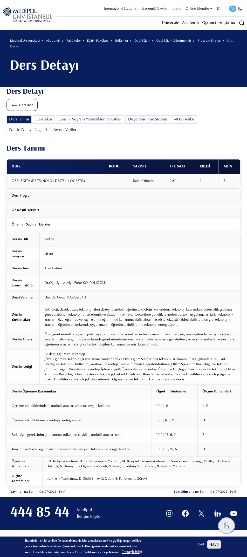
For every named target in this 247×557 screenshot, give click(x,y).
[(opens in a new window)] (169, 513)
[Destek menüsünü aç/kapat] (226, 525)
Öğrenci (209, 23)
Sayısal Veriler (64, 130)
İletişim (176, 9)
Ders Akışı (43, 119)
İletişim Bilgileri (90, 517)
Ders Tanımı (19, 119)
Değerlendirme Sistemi (147, 119)
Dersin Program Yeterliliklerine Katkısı (90, 119)
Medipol (84, 510)
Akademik (190, 23)
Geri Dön (26, 105)
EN (219, 9)
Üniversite (170, 23)
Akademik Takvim (154, 9)
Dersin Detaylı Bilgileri (28, 130)
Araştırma (227, 23)
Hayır (214, 544)
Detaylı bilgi (132, 552)
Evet (200, 544)
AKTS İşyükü (184, 119)
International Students (120, 9)
